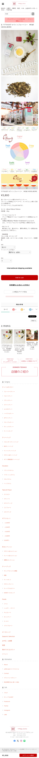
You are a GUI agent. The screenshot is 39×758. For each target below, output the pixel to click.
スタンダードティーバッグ (11, 442)
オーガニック (6, 632)
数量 (2, 258)
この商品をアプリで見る (19, 292)
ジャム (6, 603)
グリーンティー (8, 404)
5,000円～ (7, 540)
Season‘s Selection (8, 636)
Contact (6, 673)
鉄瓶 (5, 575)
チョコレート (7, 612)
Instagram (7, 710)
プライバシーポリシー (10, 677)
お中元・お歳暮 (7, 641)
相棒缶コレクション (9, 560)
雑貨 (3, 645)
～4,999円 (7, 536)
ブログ (6, 692)
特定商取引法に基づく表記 (11, 682)
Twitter (6, 706)
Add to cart (19, 277)
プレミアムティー (9, 422)
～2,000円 (7, 523)
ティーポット (7, 579)
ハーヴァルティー (9, 413)
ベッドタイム (7, 483)
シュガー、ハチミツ (9, 608)
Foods (4, 599)
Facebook (7, 701)
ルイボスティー (8, 409)
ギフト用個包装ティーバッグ (12, 459)
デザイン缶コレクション (10, 551)
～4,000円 (7, 531)
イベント (5, 654)
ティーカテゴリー (7, 387)
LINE (5, 714)
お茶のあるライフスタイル (11, 669)
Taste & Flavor (7, 490)
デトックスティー (9, 426)
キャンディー (7, 617)
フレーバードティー (9, 391)
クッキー (6, 621)
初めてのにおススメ (8, 649)
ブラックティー (8, 400)
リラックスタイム (9, 470)
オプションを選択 (28, 755)
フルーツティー (8, 396)
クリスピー (7, 494)
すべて (6, 309)
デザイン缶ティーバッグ (10, 455)
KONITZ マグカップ (9, 593)
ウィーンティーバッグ (10, 450)
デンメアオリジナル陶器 (10, 571)
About (6, 664)
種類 (2, 244)
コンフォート (7, 507)
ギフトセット (6, 518)
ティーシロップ (8, 431)
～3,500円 (7, 527)
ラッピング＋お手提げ (8, 249)
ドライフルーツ (8, 625)
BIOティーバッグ (8, 446)
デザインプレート (9, 584)
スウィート (7, 498)
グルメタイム (7, 479)
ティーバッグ (6, 437)
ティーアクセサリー (9, 588)
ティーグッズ (6, 566)
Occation (5, 466)
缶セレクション (7, 547)
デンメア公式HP (8, 697)
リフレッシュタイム (9, 474)
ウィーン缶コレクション (10, 555)
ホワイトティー (8, 418)
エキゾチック (7, 512)
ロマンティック (8, 503)
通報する (33, 320)
